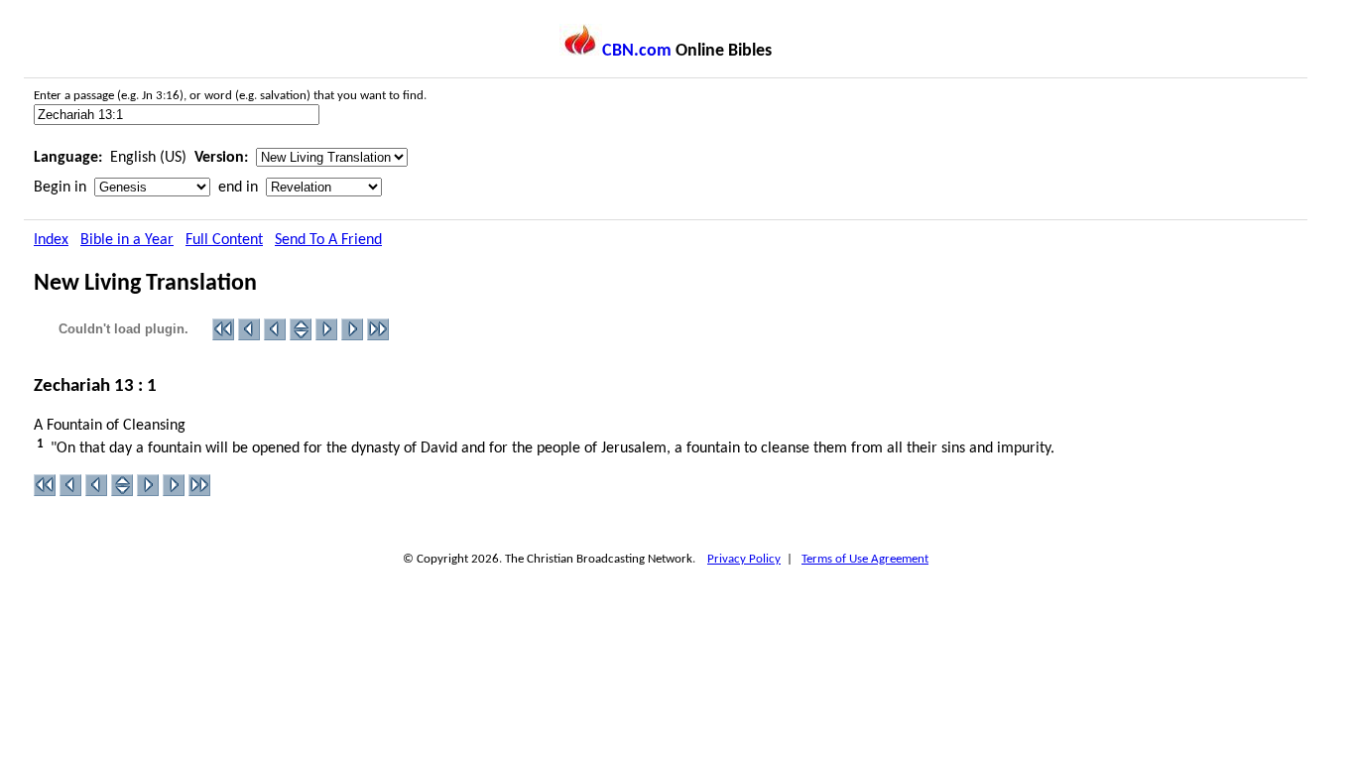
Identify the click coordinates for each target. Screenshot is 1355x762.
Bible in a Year (127, 240)
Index (51, 240)
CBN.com (637, 51)
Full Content (224, 240)
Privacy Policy (744, 559)
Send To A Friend (328, 240)
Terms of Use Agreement (864, 559)
